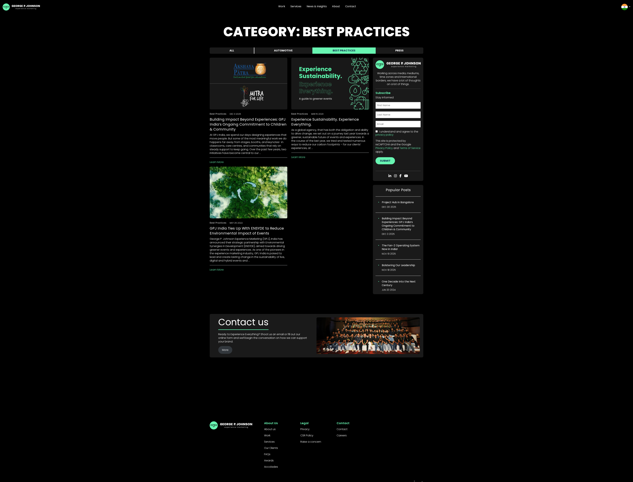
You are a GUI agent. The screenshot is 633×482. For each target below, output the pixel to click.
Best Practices (344, 50)
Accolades (271, 467)
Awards (269, 460)
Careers (342, 435)
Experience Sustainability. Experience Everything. (325, 122)
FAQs (267, 454)
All (231, 50)
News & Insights (317, 6)
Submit (385, 161)
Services (295, 6)
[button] (626, 7)
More (225, 350)
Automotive (283, 50)
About (336, 6)
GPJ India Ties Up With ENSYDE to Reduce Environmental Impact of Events (247, 231)
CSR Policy (306, 435)
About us (270, 429)
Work (281, 6)
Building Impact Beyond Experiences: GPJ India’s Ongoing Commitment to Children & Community (248, 124)
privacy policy (384, 135)
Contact (350, 6)
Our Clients (271, 448)
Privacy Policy (384, 148)
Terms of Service (410, 148)
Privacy (305, 429)
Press (399, 50)
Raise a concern (310, 442)
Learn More (217, 162)
